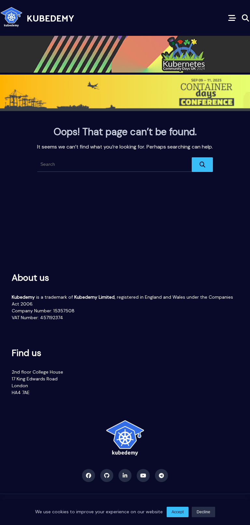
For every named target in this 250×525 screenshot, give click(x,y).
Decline (203, 512)
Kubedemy (50, 17)
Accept (178, 512)
